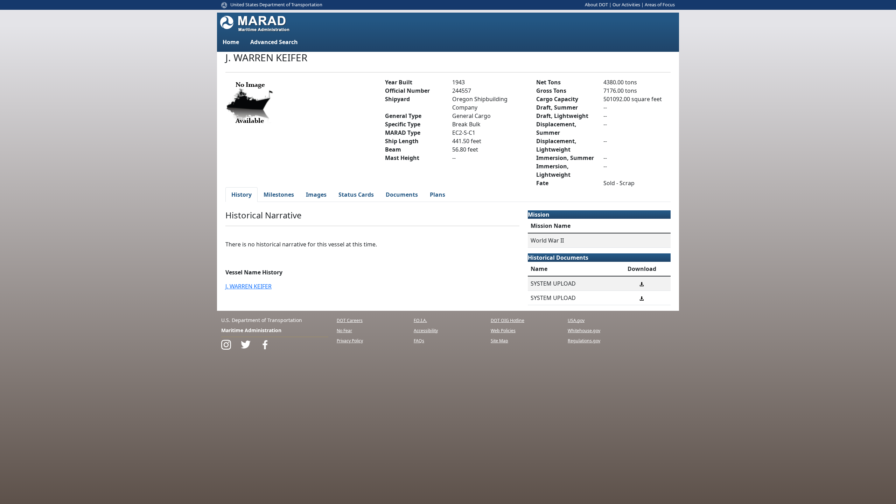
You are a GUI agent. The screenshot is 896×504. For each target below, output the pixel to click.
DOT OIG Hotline (507, 320)
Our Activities (626, 4)
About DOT (596, 4)
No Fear (344, 331)
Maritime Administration (251, 330)
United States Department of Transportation (276, 4)
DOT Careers (350, 320)
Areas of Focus (660, 4)
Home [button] (231, 42)
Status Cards (356, 194)
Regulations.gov (584, 341)
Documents (402, 194)
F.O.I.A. (420, 320)
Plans (437, 194)
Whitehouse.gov (584, 331)
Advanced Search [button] (274, 42)
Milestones (279, 194)
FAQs (419, 341)
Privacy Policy (350, 341)
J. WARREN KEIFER (248, 286)
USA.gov (576, 320)
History (241, 194)
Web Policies (503, 331)
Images (316, 194)
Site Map (499, 341)
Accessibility (426, 331)
